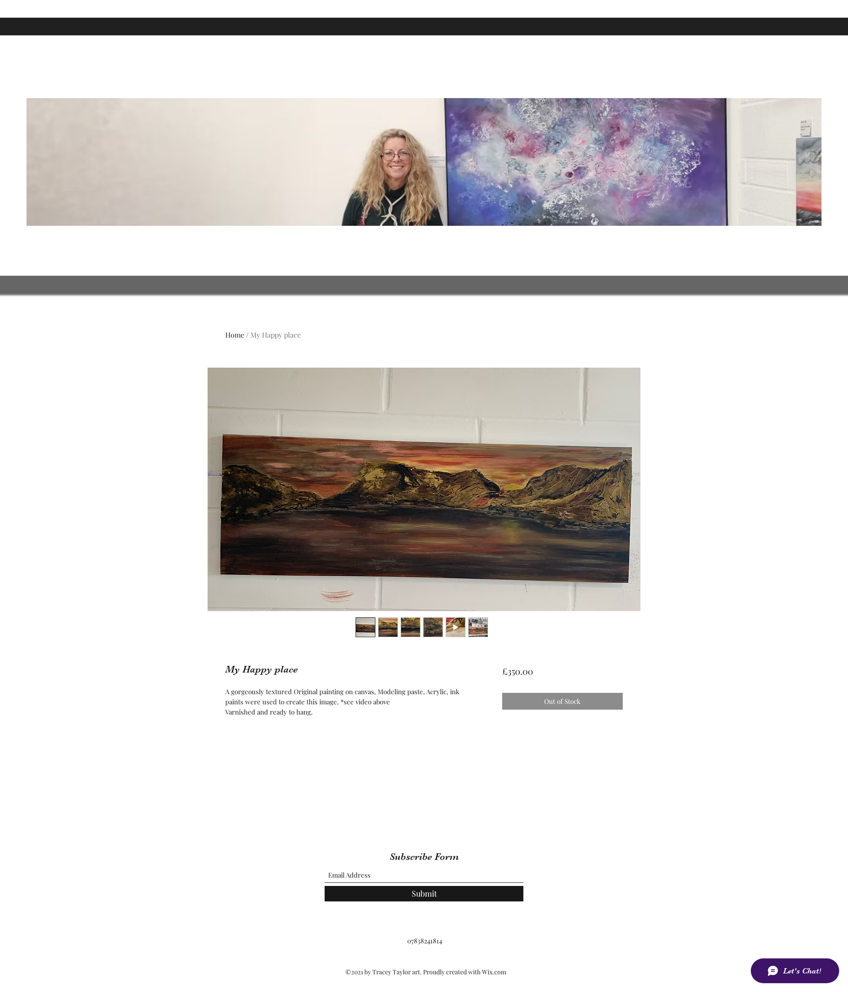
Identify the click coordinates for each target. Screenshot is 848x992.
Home (234, 334)
